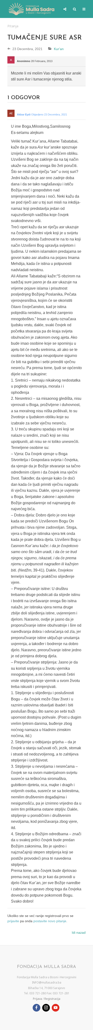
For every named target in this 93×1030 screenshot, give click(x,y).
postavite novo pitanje (49, 921)
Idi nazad (79, 932)
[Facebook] (36, 1008)
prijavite (13, 921)
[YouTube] (55, 1008)
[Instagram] (46, 1008)
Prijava (37, 999)
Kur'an (59, 49)
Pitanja (12, 26)
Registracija (52, 999)
